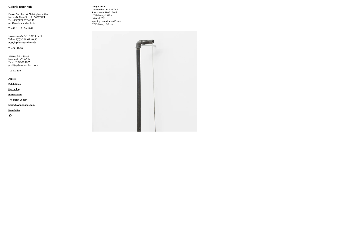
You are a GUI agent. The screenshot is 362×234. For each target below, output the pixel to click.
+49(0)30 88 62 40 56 (25, 39)
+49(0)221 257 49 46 (23, 20)
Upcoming (14, 89)
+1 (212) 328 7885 (24, 61)
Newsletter (14, 110)
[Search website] (10, 116)
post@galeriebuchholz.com (23, 64)
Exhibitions (14, 84)
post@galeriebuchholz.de (21, 23)
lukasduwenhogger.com (21, 105)
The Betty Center (17, 100)
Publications (15, 94)
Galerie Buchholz (20, 6)
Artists (12, 79)
